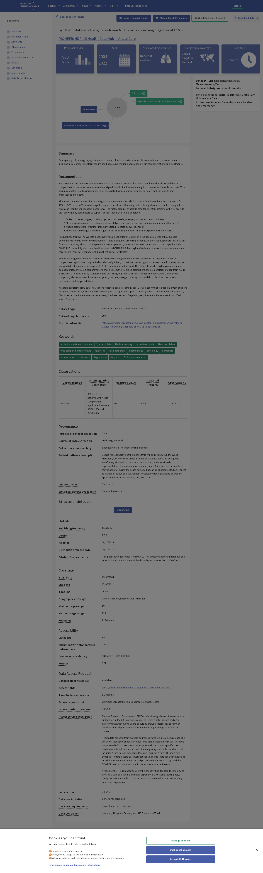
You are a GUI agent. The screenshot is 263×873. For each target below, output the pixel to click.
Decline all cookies (180, 850)
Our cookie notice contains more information (75, 865)
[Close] (257, 850)
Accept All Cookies (180, 859)
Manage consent (180, 840)
